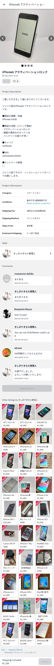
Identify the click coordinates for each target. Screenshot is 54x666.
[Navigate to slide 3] (28, 66)
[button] (4, 4)
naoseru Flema (15, 649)
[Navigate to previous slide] (3, 38)
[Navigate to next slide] (51, 38)
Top (3, 649)
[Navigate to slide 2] (25, 66)
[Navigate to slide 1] (22, 66)
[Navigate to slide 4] (31, 66)
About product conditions (39, 203)
